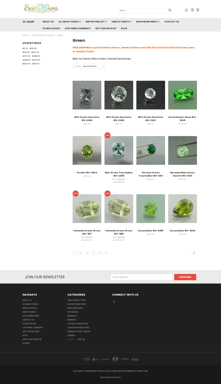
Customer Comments (78, 28)
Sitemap (26, 343)
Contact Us (171, 21)
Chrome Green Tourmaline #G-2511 (151, 174)
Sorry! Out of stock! (182, 97)
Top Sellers (72, 312)
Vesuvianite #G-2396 (150, 230)
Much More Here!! (147, 21)
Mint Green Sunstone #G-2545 (118, 119)
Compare (85, 92)
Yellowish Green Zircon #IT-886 (118, 232)
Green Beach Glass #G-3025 (182, 119)
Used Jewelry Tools (76, 300)
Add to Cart (87, 97)
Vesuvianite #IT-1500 (182, 230)
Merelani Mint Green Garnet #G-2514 (182, 174)
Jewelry (71, 335)
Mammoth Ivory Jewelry (79, 331)
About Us (48, 21)
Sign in (26, 339)
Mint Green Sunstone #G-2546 (87, 119)
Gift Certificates (105, 28)
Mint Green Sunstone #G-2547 (150, 119)
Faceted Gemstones (76, 304)
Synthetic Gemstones (77, 323)
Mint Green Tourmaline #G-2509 (119, 174)
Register (37, 339)
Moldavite (72, 316)
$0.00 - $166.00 (30, 48)
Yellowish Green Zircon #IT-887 (87, 232)
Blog (124, 28)
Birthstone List (95, 21)
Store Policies (51, 28)
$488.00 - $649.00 (31, 59)
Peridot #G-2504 (87, 172)
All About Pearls (68, 21)
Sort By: (77, 66)
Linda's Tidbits (121, 21)
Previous (213, 374)
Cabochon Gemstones (78, 327)
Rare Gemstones (75, 308)
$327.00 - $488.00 (31, 56)
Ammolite (71, 319)
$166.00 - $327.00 (31, 52)
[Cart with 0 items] (197, 9)
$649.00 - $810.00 (31, 63)
